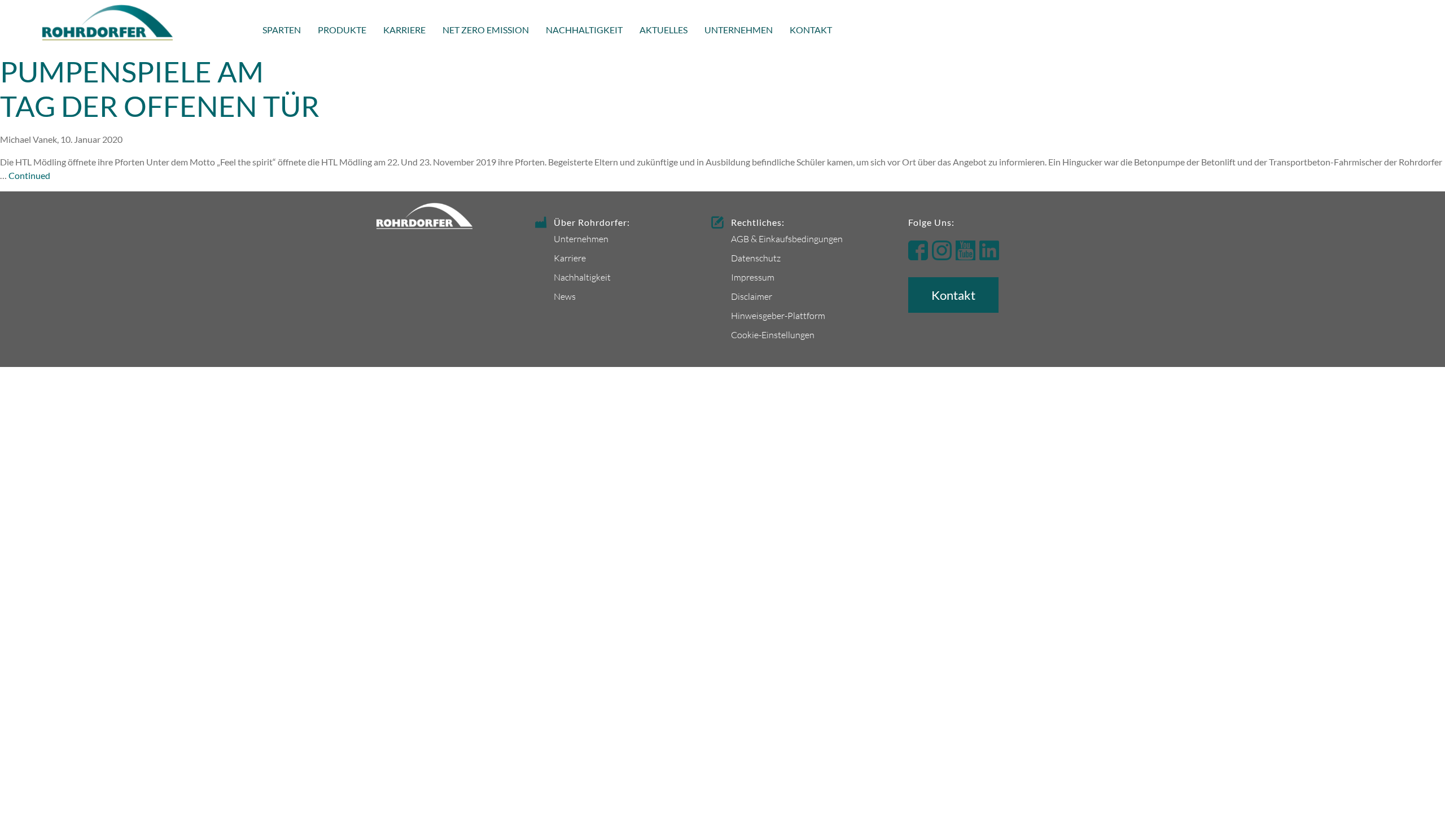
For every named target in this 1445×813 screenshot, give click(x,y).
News (565, 296)
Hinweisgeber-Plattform (778, 315)
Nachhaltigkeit (584, 29)
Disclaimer (751, 296)
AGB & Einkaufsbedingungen (787, 238)
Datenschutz (756, 257)
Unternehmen (738, 29)
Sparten (281, 29)
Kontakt (811, 29)
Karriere (404, 29)
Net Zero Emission (486, 29)
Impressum (752, 277)
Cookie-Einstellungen (773, 334)
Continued (29, 175)
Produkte (342, 29)
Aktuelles (664, 29)
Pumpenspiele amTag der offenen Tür (159, 88)
